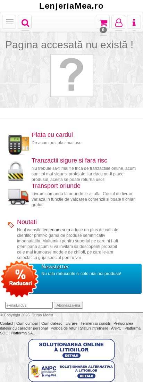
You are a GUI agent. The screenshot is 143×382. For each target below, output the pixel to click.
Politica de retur (64, 328)
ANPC (116, 328)
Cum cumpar (27, 323)
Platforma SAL (23, 333)
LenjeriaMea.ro (71, 5)
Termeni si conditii (96, 323)
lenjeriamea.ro (56, 229)
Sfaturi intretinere (94, 328)
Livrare (72, 323)
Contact (7, 323)
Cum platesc (52, 323)
